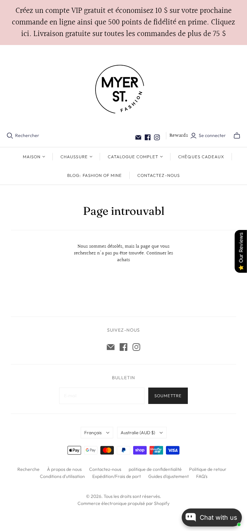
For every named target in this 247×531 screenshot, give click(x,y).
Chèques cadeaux (201, 156)
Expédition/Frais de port (116, 476)
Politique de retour (207, 469)
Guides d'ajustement (168, 476)
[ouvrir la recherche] (10, 136)
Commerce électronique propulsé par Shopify (123, 503)
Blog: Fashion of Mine (94, 175)
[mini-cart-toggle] (237, 135)
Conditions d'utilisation (62, 476)
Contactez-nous (158, 175)
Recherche (28, 469)
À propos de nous (64, 469)
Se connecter (212, 135)
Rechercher (27, 135)
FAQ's (201, 476)
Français (93, 432)
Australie (138, 432)
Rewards (178, 136)
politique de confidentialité (155, 469)
